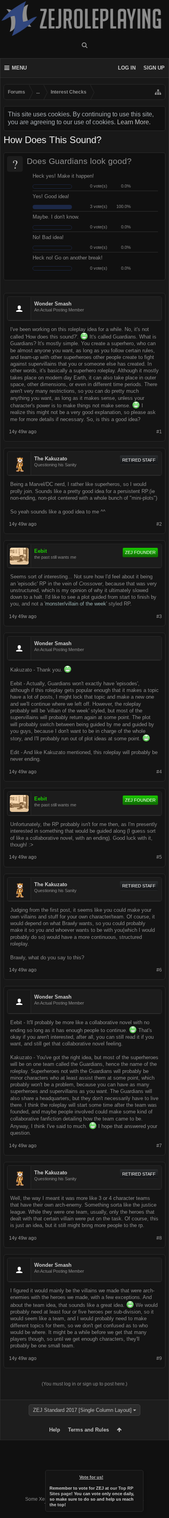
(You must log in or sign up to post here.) (84, 1384)
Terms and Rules (88, 1430)
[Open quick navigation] (158, 92)
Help (54, 1430)
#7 (159, 1145)
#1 (159, 431)
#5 (159, 857)
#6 (159, 970)
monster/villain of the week (75, 604)
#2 (159, 524)
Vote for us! (91, 1477)
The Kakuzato (50, 459)
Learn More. (134, 122)
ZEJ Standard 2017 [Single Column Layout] (82, 1410)
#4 (159, 772)
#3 (159, 616)
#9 (159, 1358)
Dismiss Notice (138, 1475)
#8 (159, 1238)
